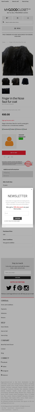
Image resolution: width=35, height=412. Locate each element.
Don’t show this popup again (13, 221)
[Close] (32, 189)
